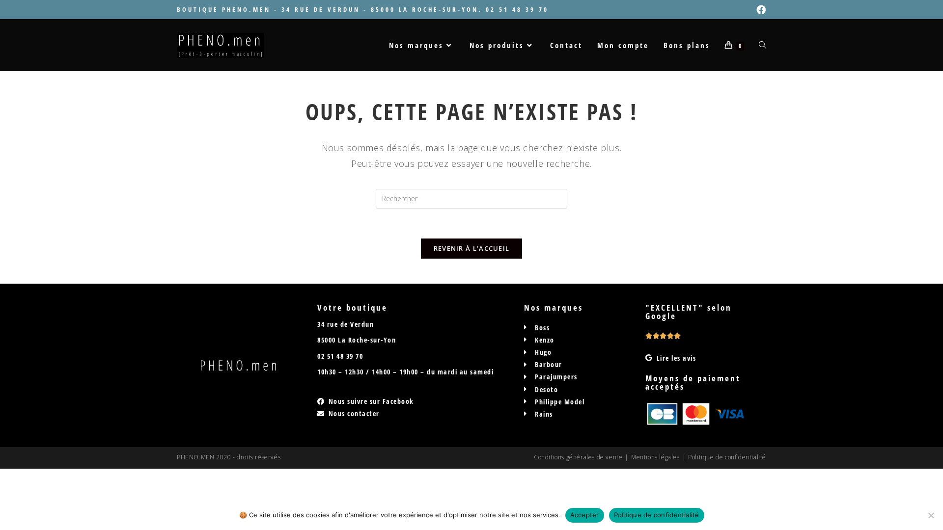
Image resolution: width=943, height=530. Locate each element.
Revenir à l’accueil (472, 248)
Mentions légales (655, 457)
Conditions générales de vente (578, 457)
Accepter (584, 515)
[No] (931, 515)
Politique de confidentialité (727, 457)
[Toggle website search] (762, 45)
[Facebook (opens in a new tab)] (759, 10)
